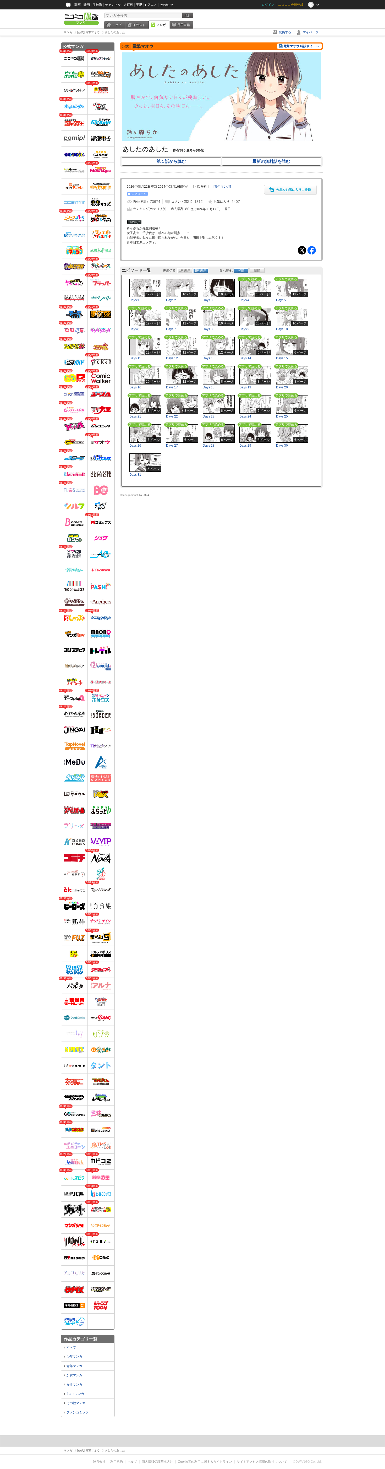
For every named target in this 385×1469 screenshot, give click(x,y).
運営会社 (99, 1461)
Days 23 (208, 416)
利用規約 (116, 1461)
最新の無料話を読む (271, 161)
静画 (87, 4)
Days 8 (208, 329)
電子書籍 (183, 25)
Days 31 (135, 474)
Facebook (311, 250)
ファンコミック (78, 1412)
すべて (71, 1347)
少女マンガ (74, 1375)
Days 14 (245, 358)
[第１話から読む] (221, 140)
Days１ (134, 300)
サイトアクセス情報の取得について (262, 1461)
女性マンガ (74, 1384)
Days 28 (208, 445)
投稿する (285, 32)
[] (222, 186)
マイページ (310, 32)
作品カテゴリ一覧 (80, 1339)
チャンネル (113, 4)
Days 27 (172, 445)
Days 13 (208, 358)
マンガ (161, 25)
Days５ (281, 300)
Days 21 (135, 416)
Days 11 (135, 358)
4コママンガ (75, 1394)
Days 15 (282, 358)
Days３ (208, 300)
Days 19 (245, 387)
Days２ (171, 300)
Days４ (244, 300)
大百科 (128, 4)
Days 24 (245, 416)
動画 (77, 4)
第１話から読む (171, 161)
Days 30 (282, 445)
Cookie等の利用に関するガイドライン (205, 1461)
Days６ (134, 329)
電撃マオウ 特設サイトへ (301, 46)
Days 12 (172, 358)
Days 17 (172, 387)
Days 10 (282, 329)
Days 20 (282, 387)
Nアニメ (151, 4)
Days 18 (208, 387)
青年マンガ (74, 1366)
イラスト (139, 25)
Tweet (302, 250)
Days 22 (172, 416)
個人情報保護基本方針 (157, 1461)
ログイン (268, 4)
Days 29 (245, 445)
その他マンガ (76, 1403)
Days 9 (244, 329)
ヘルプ (132, 1461)
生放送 (97, 4)
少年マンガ (74, 1356)
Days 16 (135, 387)
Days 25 (282, 416)
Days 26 (135, 445)
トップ (116, 25)
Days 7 (171, 329)
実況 (139, 4)
